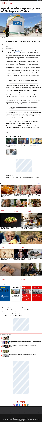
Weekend (33, 408)
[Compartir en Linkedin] (2, 51)
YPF (11, 179)
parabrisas (37, 288)
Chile (20, 177)
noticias (5, 288)
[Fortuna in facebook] (17, 405)
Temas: (7, 177)
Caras (8, 408)
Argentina (17, 50)
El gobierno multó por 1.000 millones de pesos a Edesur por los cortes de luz (15, 307)
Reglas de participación (32, 412)
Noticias (12, 408)
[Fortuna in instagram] (14, 405)
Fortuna (23, 408)
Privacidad (21, 412)
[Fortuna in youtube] (22, 405)
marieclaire (15, 288)
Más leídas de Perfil (5, 334)
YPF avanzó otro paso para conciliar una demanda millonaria (23, 107)
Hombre (28, 408)
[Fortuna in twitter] (19, 405)
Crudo (8, 179)
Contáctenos (16, 412)
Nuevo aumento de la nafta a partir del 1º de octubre (11, 313)
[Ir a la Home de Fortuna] (8, 3)
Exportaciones (37, 177)
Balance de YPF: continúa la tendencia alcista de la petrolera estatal (23, 81)
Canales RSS (3, 412)
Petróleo (16, 177)
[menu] (1, 3)
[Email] (2, 54)
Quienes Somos (10, 412)
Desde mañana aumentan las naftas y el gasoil (10, 311)
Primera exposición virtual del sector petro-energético (11, 315)
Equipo (25, 412)
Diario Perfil (3, 408)
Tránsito (39, 412)
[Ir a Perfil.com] (39, 0)
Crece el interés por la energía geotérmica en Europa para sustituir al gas (15, 309)
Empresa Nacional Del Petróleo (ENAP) (28, 177)
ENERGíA (2, 5)
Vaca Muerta (15, 114)
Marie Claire (18, 408)
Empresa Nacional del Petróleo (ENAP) (16, 55)
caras (26, 288)
